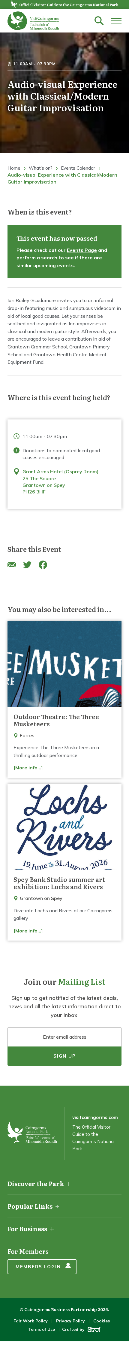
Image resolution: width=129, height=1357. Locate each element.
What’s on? (40, 168)
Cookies (101, 1321)
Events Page (82, 250)
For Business (27, 1228)
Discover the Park (36, 1183)
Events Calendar (78, 168)
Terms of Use (41, 1329)
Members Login (38, 1266)
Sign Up (64, 1056)
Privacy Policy (70, 1321)
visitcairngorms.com (95, 1117)
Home (14, 168)
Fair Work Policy (31, 1321)
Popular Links (30, 1205)
